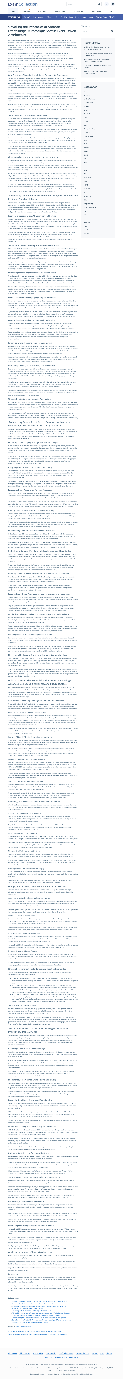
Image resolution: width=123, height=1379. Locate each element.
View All (112, 17)
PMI (56, 17)
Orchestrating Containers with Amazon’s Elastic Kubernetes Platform (35, 1304)
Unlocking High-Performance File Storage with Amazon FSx (31, 1311)
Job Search (87, 177)
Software (87, 222)
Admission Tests (101, 17)
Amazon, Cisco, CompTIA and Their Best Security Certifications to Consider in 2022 (39, 1301)
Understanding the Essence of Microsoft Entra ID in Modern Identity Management (39, 1317)
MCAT (86, 185)
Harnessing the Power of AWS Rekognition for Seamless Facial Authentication (34, 1331)
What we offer (38, 1353)
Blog (102, 1353)
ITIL (65, 17)
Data (85, 140)
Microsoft (27, 17)
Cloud (86, 121)
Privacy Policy (74, 1357)
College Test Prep (89, 129)
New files (42, 11)
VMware (49, 17)
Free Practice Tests (82, 1353)
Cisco (34, 17)
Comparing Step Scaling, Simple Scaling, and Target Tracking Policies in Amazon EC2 (39, 1306)
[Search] (112, 31)
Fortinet (86, 147)
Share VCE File (51, 1353)
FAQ (110, 11)
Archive (95, 1353)
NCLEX (86, 192)
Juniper (91, 17)
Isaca (71, 17)
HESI (85, 162)
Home (13, 11)
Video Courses (59, 11)
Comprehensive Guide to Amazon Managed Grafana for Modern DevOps (36, 1315)
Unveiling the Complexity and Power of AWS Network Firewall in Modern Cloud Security (38, 1334)
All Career (87, 95)
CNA (85, 125)
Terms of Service (60, 1357)
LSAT (85, 181)
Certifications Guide (66, 1353)
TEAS (85, 226)
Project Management (91, 207)
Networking (87, 196)
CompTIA (87, 132)
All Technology (88, 103)
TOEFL (86, 230)
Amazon (41, 17)
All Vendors (12, 1353)
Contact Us (96, 11)
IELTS (85, 166)
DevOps (86, 144)
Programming (88, 204)
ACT (85, 91)
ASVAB (86, 110)
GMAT (86, 151)
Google (83, 17)
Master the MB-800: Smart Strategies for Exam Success (30, 1322)
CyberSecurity (88, 136)
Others (86, 200)
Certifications (88, 114)
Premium (26, 11)
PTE (85, 215)
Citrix (77, 17)
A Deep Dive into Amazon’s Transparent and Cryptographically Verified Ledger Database (41, 1313)
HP (61, 17)
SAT (85, 218)
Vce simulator (78, 11)
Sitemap (109, 1353)
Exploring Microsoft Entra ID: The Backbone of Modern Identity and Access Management (41, 1320)
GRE (85, 159)
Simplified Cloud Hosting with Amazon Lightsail (27, 1308)
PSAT (85, 211)
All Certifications (20, 1326)
